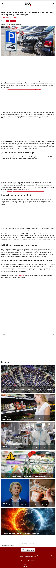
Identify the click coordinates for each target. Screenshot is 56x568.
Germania (13, 20)
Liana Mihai (5, 17)
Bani (8, 20)
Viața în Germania (13, 17)
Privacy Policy (4, 545)
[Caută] (53, 3)
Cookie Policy (10, 545)
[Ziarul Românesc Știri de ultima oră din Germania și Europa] (28, 4)
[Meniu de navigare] (2, 4)
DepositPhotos (31, 560)
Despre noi (25, 543)
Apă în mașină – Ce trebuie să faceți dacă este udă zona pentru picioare (25, 191)
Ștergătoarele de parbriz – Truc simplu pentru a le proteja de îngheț (24, 89)
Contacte (31, 543)
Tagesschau (22, 275)
